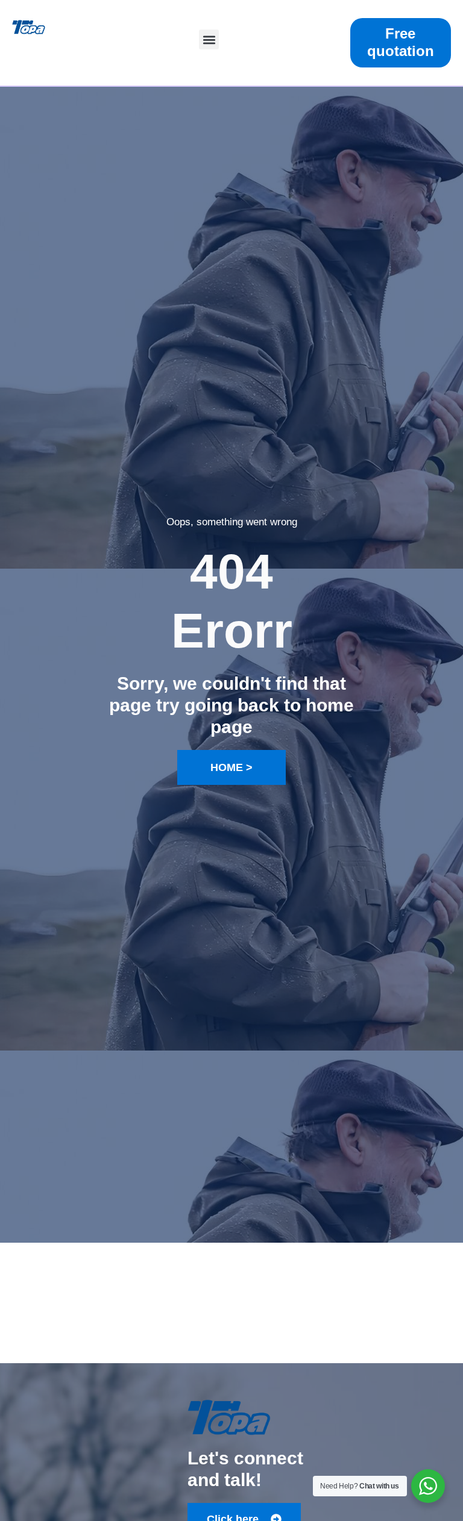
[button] (209, 39)
